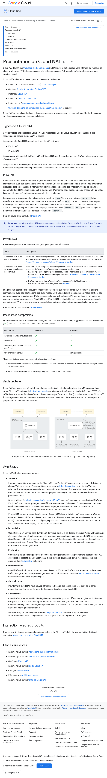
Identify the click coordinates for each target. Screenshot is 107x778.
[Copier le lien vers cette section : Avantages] (20, 466)
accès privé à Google (77, 223)
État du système (36, 740)
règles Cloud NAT (36, 666)
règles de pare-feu (66, 486)
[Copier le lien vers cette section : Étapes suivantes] (29, 645)
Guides (52, 21)
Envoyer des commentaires (88, 27)
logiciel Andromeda (39, 391)
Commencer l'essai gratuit (89, 11)
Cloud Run (22, 94)
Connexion (99, 3)
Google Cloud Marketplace (14, 736)
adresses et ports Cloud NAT (41, 656)
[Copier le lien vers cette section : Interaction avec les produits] (46, 625)
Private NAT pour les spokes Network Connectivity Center (49, 262)
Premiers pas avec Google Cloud (62, 733)
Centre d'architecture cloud (66, 743)
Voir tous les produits (11, 728)
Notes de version (36, 736)
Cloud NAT (14, 11)
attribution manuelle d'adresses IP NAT (42, 500)
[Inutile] (102, 21)
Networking (30, 21)
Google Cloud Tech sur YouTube (90, 746)
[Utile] (98, 21)
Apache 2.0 (31, 708)
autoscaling (27, 561)
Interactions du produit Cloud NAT (28, 635)
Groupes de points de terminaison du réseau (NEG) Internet (35, 108)
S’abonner (44, 766)
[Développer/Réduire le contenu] (19, 27)
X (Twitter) (85, 736)
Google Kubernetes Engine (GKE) (31, 89)
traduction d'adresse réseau (36, 68)
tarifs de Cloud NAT (37, 680)
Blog (83, 728)
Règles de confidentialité (32, 756)
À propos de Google (11, 756)
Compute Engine (49, 84)
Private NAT (36, 307)
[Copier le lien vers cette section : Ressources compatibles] (35, 315)
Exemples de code (62, 738)
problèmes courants (30, 675)
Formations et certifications (66, 747)
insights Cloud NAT (54, 612)
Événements (86, 732)
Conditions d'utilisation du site (56, 756)
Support (32, 732)
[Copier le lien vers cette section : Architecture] (23, 381)
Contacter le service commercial (11, 741)
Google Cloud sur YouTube (92, 740)
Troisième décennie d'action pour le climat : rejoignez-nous (29, 760)
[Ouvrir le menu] (4, 3)
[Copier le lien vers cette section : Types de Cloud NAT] (35, 126)
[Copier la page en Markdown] (72, 62)
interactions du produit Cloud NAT (43, 652)
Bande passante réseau (89, 573)
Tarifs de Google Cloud (12, 732)
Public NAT (36, 216)
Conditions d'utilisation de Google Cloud (87, 756)
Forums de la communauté (40, 728)
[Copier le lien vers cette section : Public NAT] (18, 175)
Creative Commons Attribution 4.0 (71, 705)
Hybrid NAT (67, 284)
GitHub (58, 728)
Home (5, 21)
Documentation (17, 21)
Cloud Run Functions (27, 98)
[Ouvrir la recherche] (66, 3)
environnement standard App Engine (38, 103)
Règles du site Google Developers (75, 708)
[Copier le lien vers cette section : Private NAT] (19, 239)
